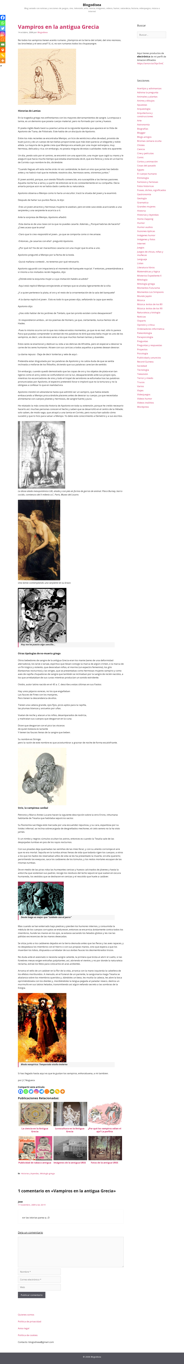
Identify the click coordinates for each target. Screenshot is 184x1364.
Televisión (142, 374)
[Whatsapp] (25, 1091)
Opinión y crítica (146, 324)
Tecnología (143, 369)
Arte (139, 120)
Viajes (140, 390)
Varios (140, 386)
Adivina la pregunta (147, 92)
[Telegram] (41, 1091)
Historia (141, 210)
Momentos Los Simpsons (150, 292)
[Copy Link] (57, 1091)
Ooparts (141, 320)
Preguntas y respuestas (149, 345)
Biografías (142, 128)
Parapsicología (145, 337)
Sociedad (142, 365)
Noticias (141, 316)
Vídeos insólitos (145, 402)
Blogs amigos (144, 136)
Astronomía (143, 124)
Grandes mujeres (146, 206)
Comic (140, 157)
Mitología (142, 279)
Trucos (141, 382)
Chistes (141, 145)
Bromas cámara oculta (149, 140)
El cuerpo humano (147, 173)
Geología (142, 198)
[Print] (2, 50)
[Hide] (1, 66)
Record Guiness (145, 361)
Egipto (140, 169)
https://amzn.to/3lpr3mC (150, 63)
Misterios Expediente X (149, 275)
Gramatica (142, 202)
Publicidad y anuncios (149, 357)
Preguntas (142, 341)
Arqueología (143, 108)
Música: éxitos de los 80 (149, 304)
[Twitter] (31, 1091)
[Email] (52, 1091)
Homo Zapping (145, 218)
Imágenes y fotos (146, 239)
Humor (141, 222)
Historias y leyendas (30, 1173)
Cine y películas (145, 153)
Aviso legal (23, 1328)
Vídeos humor (144, 398)
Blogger (141, 132)
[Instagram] (36, 1091)
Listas (140, 263)
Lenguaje (142, 259)
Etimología (143, 177)
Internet (141, 243)
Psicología (142, 353)
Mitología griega (47, 1173)
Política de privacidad (29, 1321)
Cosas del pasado (146, 165)
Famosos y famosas (147, 181)
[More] (62, 1091)
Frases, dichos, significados (151, 190)
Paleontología (144, 333)
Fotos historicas (145, 186)
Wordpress (143, 406)
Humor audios (145, 227)
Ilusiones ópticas (146, 231)
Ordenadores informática (150, 328)
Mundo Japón (144, 296)
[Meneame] (46, 1091)
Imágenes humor (146, 235)
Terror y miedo (145, 378)
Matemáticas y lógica (148, 271)
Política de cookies (28, 1335)
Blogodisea (92, 4)
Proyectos (142, 349)
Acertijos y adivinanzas (149, 88)
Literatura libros (146, 267)
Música (141, 300)
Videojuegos (143, 394)
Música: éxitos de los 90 (149, 308)
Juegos (140, 247)
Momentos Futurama (148, 287)
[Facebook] (20, 1091)
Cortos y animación (147, 161)
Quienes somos (26, 1314)
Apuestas (142, 104)
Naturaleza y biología (148, 312)
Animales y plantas (147, 96)
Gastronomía (144, 194)
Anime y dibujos (146, 100)
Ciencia (141, 149)
